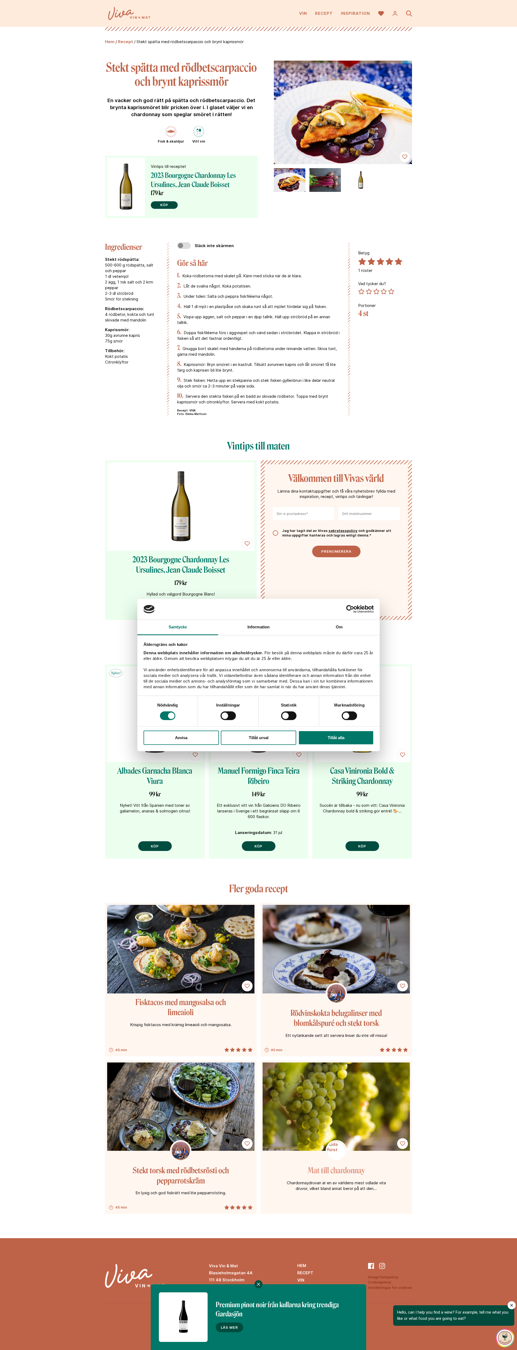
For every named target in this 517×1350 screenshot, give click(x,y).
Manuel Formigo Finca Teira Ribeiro (259, 776)
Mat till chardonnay (336, 1170)
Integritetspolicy (383, 1277)
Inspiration (355, 13)
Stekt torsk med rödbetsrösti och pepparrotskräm (181, 1176)
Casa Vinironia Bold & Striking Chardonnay (362, 776)
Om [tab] (339, 627)
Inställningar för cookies (390, 1287)
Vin (303, 13)
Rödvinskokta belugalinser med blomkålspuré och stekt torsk (336, 1018)
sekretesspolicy (343, 530)
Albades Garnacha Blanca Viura (154, 776)
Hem (109, 41)
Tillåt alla (336, 737)
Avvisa (181, 737)
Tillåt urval (258, 737)
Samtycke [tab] (178, 627)
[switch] (228, 715)
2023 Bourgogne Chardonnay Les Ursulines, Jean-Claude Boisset (193, 180)
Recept (324, 13)
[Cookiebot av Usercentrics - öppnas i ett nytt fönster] (350, 609)
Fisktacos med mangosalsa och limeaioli (180, 1007)
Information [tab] (258, 627)
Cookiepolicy (379, 1282)
